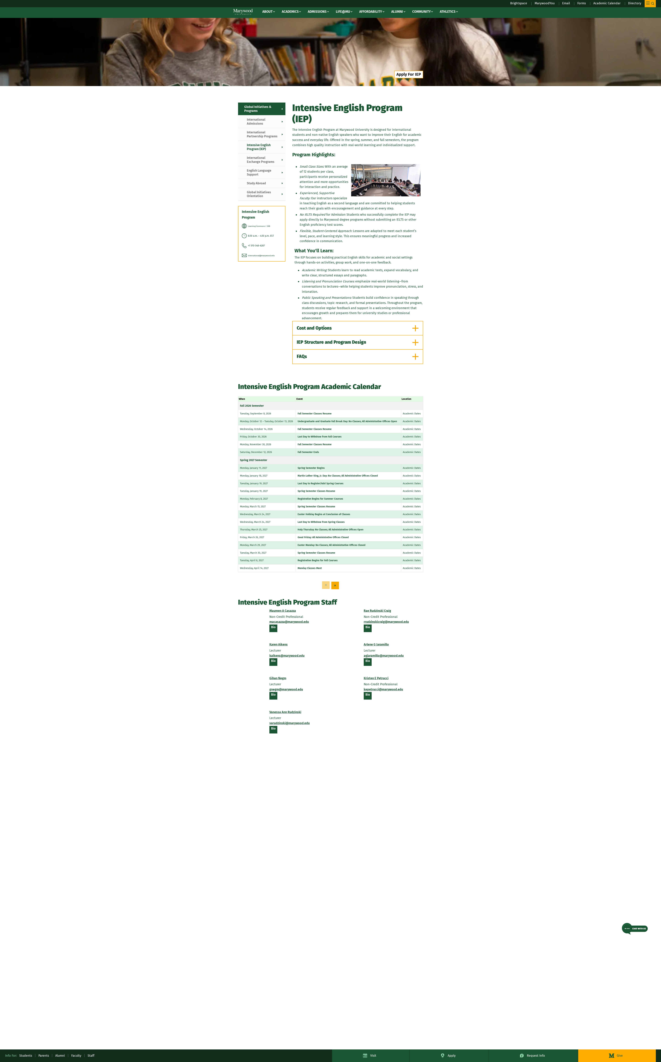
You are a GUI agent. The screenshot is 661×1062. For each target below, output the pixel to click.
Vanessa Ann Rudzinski (285, 712)
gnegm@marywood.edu (286, 689)
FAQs (302, 356)
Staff (91, 1056)
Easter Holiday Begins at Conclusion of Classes (324, 514)
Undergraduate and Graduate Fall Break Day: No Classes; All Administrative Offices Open (347, 421)
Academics (290, 12)
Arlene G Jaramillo (376, 644)
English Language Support (259, 172)
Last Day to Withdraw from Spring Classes (321, 522)
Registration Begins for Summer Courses (320, 498)
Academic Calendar (607, 3)
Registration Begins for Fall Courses (318, 560)
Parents (43, 1056)
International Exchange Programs (260, 160)
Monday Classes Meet (310, 568)
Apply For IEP (408, 74)
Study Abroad (256, 183)
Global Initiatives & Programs (257, 109)
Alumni (397, 12)
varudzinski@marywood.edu (289, 723)
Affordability (370, 12)
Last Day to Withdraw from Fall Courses (320, 436)
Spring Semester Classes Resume (316, 491)
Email (566, 3)
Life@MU (343, 12)
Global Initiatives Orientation (259, 194)
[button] (635, 928)
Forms (581, 3)
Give (620, 1056)
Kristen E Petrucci (376, 678)
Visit (373, 1056)
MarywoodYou (545, 3)
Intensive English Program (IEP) (259, 147)
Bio (274, 628)
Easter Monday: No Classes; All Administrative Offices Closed (331, 545)
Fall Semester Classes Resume (315, 413)
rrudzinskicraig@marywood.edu (386, 622)
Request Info (536, 1056)
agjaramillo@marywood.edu (384, 656)
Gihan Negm (277, 678)
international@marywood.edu (261, 256)
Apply (452, 1056)
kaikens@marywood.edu (287, 656)
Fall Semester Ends (308, 452)
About (267, 12)
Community (421, 12)
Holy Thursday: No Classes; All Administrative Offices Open (330, 529)
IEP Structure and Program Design (331, 342)
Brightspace (518, 3)
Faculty (76, 1056)
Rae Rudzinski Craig (377, 611)
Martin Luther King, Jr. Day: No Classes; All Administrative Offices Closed (338, 475)
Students (25, 1056)
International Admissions (256, 121)
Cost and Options (314, 328)
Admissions (317, 12)
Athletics (447, 12)
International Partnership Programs (262, 134)
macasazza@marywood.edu (289, 622)
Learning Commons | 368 (259, 226)
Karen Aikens (278, 644)
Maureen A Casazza (282, 611)
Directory (634, 3)
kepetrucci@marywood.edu (383, 689)
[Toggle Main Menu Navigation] (650, 3)
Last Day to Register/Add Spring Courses (320, 483)
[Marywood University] (243, 12)
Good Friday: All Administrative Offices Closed (323, 537)
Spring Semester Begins (311, 468)
